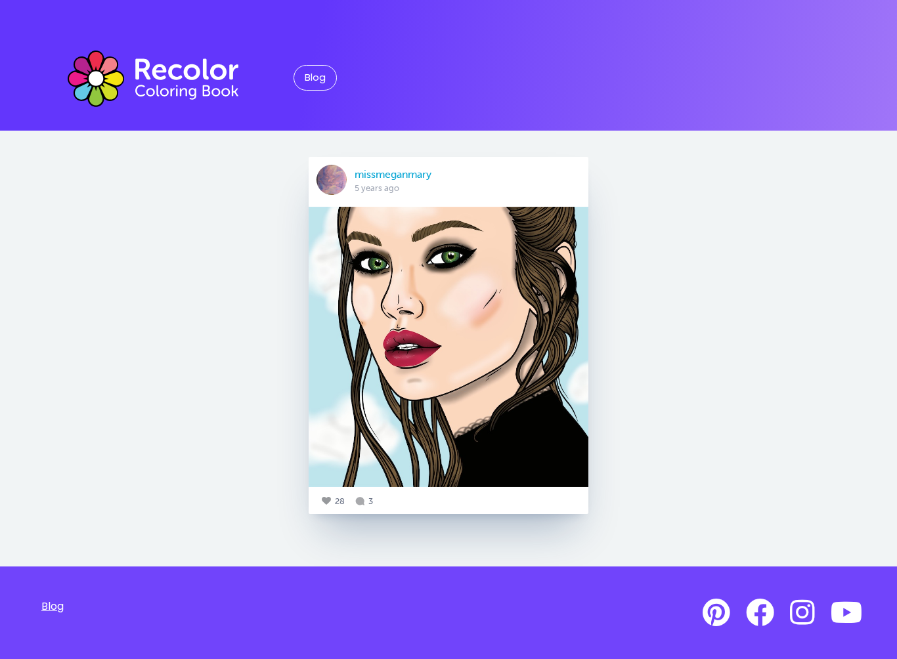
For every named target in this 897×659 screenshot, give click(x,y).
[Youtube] (846, 613)
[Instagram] (802, 613)
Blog (315, 77)
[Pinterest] (716, 613)
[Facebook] (760, 613)
